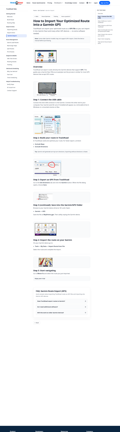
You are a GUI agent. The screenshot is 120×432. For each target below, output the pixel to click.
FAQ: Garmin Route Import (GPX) (105, 42)
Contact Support (12, 90)
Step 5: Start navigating (104, 39)
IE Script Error (11, 87)
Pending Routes (11, 61)
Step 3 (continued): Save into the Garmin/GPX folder (105, 30)
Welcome (9, 16)
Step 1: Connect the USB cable (105, 17)
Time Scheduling (12, 77)
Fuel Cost (9, 74)
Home (28, 3)
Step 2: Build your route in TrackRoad (104, 21)
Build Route (10, 20)
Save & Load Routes (13, 42)
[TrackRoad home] (16, 3)
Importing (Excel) (12, 29)
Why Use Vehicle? (12, 71)
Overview (100, 13)
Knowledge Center (71, 3)
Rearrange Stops (12, 45)
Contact (81, 3)
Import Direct (11, 32)
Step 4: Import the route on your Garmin (105, 35)
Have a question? (65, 16)
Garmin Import (12, 36)
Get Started (41, 10)
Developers (58, 3)
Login (96, 3)
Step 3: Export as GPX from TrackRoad (105, 26)
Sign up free (105, 3)
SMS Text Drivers (12, 58)
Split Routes (10, 49)
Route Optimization (38, 3)
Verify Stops (10, 84)
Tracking (9, 65)
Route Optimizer (46, 16)
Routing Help (11, 23)
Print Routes (10, 52)
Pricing (49, 3)
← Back (36, 16)
